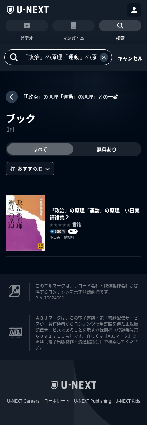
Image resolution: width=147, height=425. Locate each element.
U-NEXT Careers (23, 401)
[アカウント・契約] (134, 10)
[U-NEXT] (28, 10)
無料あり (107, 149)
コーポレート (57, 401)
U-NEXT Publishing (92, 401)
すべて (40, 149)
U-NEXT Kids (127, 401)
